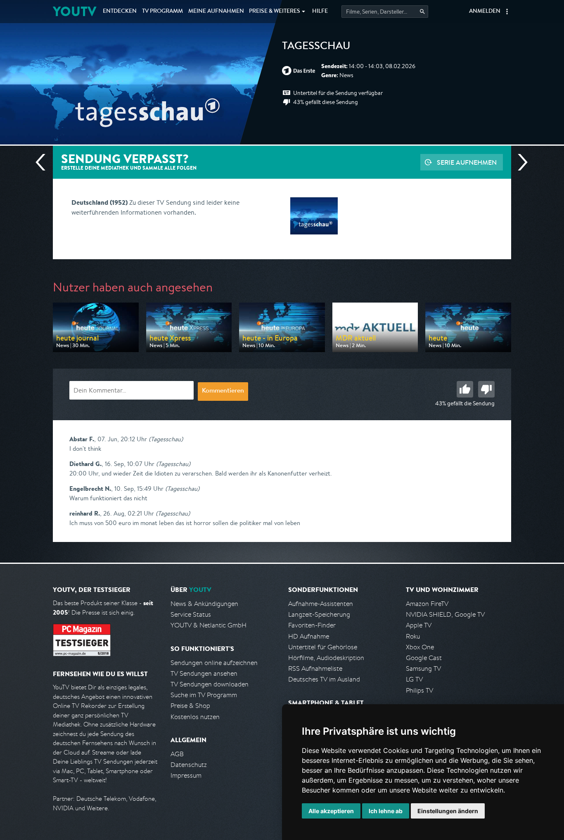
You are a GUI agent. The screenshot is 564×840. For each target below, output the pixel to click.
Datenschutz (189, 764)
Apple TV (418, 625)
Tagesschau (316, 47)
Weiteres (274, 11)
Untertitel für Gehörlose (322, 647)
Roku (413, 636)
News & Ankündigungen (204, 603)
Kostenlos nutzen (195, 716)
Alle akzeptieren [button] (331, 810)
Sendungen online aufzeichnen (214, 662)
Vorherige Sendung (44, 162)
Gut (465, 389)
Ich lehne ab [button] (386, 810)
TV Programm (162, 11)
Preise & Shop (190, 705)
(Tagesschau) (166, 439)
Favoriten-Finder (312, 625)
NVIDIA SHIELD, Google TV (445, 614)
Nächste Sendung (519, 162)
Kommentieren (223, 391)
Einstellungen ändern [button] (447, 810)
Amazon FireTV (427, 603)
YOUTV (74, 11)
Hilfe (320, 11)
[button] (507, 11)
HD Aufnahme (308, 636)
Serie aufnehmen (467, 162)
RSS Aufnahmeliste (315, 668)
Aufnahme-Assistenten (320, 603)
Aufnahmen (216, 11)
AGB (177, 754)
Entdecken (120, 11)
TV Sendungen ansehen (204, 673)
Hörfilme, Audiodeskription (326, 657)
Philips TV (419, 690)
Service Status (191, 614)
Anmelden (484, 11)
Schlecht (486, 389)
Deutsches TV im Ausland (324, 679)
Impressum (186, 775)
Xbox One (420, 647)
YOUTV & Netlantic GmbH (208, 625)
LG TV (414, 679)
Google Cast (424, 657)
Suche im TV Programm (204, 695)
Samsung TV (423, 668)
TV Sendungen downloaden (210, 684)
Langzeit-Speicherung (319, 614)
